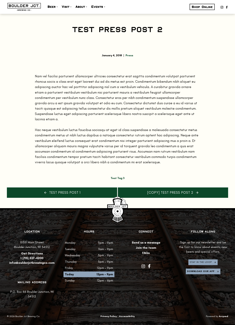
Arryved (223, 316)
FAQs (146, 253)
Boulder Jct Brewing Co (24, 7)
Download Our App (201, 271)
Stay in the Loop (201, 262)
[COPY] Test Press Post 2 (170, 193)
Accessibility (127, 316)
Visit (65, 6)
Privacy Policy (108, 316)
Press (129, 55)
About (80, 6)
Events (97, 6)
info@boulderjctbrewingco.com (32, 263)
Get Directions (32, 253)
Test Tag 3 (118, 178)
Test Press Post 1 (65, 193)
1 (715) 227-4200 (31, 258)
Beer (51, 6)
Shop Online (202, 7)
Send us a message (146, 242)
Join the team (146, 248)
